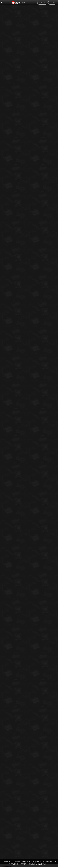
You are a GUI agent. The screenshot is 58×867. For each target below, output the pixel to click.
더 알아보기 (41, 864)
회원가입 (42, 3)
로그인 (52, 3)
